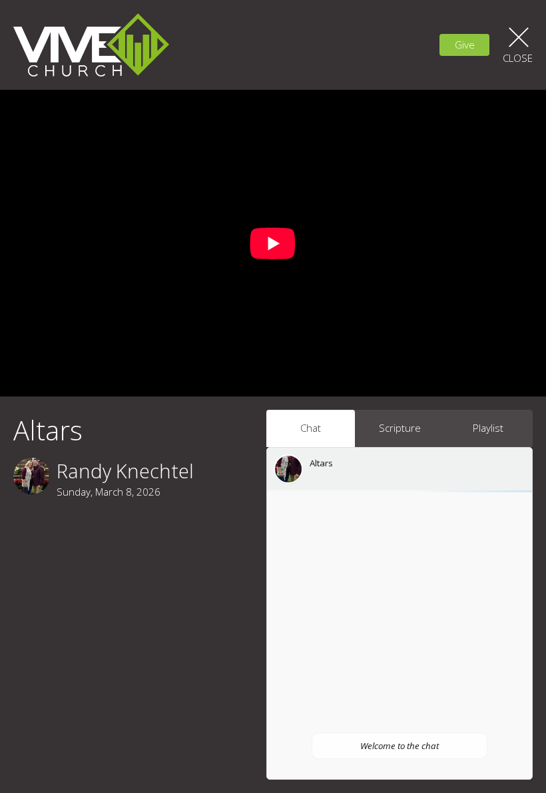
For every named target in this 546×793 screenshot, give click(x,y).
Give (465, 44)
